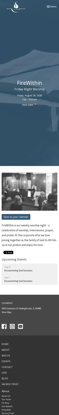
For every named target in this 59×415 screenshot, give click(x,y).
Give (4, 372)
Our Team (6, 399)
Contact (7, 367)
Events (6, 361)
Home (5, 344)
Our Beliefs (7, 406)
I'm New (5, 402)
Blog (5, 378)
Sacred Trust (10, 384)
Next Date (28, 104)
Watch (6, 355)
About (6, 349)
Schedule (6, 409)
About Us (6, 395)
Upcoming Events (14, 259)
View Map (6, 312)
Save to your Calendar (16, 216)
